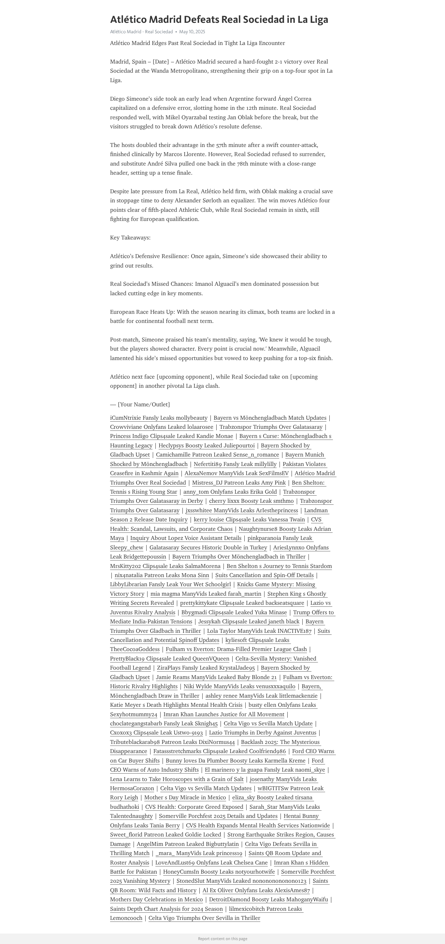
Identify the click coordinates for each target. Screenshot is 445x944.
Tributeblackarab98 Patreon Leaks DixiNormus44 (172, 742)
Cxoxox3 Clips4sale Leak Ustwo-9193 (156, 732)
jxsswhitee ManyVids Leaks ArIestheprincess (242, 510)
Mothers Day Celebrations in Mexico (156, 899)
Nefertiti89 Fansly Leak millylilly (235, 464)
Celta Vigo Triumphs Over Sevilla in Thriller (204, 918)
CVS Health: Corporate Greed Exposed (194, 806)
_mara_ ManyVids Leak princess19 (199, 853)
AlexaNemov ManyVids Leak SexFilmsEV (237, 473)
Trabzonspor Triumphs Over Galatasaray (271, 426)
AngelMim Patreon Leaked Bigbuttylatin (188, 844)
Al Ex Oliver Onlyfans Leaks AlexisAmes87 (256, 890)
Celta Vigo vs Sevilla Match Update (268, 723)
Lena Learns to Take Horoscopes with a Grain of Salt (177, 779)
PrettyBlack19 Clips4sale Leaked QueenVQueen (169, 658)
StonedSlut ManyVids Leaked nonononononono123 (242, 880)
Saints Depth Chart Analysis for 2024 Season (166, 908)
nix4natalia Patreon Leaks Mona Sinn (162, 575)
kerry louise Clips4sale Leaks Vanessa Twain (249, 519)
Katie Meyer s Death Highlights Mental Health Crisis (176, 704)
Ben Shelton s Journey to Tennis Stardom (279, 566)
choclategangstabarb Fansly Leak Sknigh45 (164, 723)
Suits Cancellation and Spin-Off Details (264, 575)
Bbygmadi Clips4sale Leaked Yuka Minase (234, 612)
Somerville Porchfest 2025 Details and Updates (218, 816)
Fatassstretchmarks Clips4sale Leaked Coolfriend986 (219, 751)
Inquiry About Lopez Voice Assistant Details (185, 538)
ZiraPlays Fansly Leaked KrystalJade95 (206, 667)
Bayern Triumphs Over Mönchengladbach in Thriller (239, 556)
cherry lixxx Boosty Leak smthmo (251, 500)
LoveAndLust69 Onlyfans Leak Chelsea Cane (211, 862)
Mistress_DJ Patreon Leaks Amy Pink (239, 482)
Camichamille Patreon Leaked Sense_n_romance (217, 454)
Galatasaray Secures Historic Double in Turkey (208, 547)
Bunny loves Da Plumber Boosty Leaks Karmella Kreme (236, 760)
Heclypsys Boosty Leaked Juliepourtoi (207, 445)
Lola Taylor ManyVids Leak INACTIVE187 (259, 630)
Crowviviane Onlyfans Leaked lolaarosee (161, 426)
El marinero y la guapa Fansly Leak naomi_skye (265, 769)
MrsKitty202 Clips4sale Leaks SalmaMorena (165, 566)
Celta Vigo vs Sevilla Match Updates (205, 788)
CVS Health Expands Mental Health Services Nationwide (258, 825)
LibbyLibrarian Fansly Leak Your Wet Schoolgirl (170, 584)
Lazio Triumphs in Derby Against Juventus (262, 732)
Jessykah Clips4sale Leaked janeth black (248, 621)
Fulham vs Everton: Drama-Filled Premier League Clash (236, 649)
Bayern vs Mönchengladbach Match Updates (270, 417)
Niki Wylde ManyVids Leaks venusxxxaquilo (239, 686)
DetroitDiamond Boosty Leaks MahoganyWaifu (268, 899)
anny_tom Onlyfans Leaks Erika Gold (230, 491)
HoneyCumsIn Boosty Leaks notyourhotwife (219, 871)
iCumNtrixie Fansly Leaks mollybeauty (159, 417)
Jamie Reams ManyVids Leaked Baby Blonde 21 (216, 677)
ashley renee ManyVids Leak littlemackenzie (262, 695)
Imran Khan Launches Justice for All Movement (224, 714)
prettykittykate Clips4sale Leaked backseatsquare (242, 602)
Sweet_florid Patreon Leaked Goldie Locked (165, 834)
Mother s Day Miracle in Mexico (185, 797)
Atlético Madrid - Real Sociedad (141, 32)
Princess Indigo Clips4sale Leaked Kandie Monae (171, 436)
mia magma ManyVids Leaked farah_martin (206, 593)
